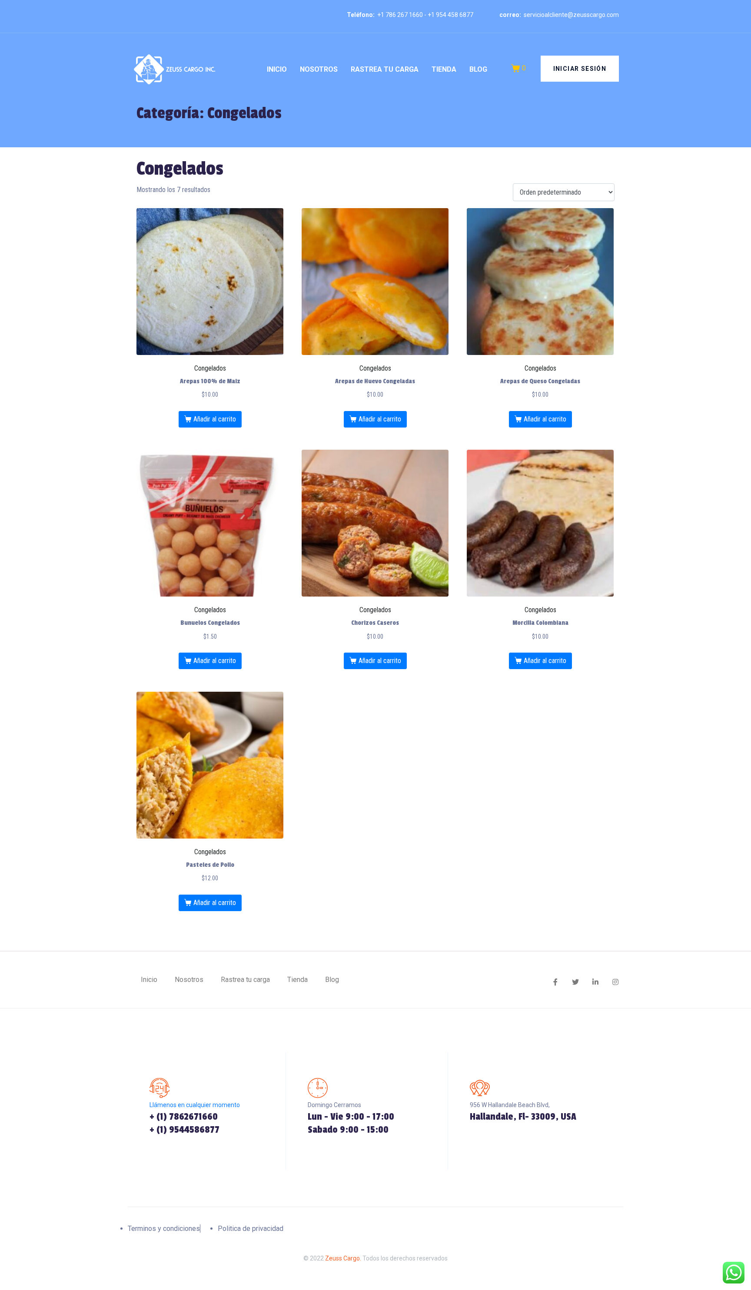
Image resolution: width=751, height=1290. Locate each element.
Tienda (444, 69)
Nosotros (319, 69)
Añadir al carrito (214, 419)
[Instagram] (615, 981)
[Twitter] (575, 981)
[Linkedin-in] (595, 981)
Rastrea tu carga (385, 69)
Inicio (277, 69)
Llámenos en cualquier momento (195, 1104)
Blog (478, 69)
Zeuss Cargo (342, 1258)
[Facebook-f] (555, 981)
